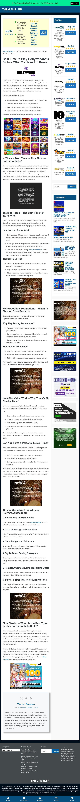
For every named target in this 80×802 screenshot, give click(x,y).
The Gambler (12, 9)
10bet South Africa (70, 113)
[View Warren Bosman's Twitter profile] (21, 698)
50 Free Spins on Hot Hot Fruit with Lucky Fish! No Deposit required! (35, 3)
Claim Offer (43, 32)
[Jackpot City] (59, 99)
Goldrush (70, 168)
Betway (70, 79)
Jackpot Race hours (35, 249)
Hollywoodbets (70, 63)
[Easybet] (59, 47)
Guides (10, 51)
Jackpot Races (35, 522)
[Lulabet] (59, 135)
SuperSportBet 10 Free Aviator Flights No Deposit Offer (64, 214)
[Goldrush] (59, 169)
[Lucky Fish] (59, 27)
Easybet (71, 46)
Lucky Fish (9, 34)
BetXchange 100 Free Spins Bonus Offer (70, 282)
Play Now (70, 33)
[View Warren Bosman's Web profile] (30, 698)
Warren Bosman (26, 704)
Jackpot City (70, 98)
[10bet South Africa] (59, 115)
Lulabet (70, 134)
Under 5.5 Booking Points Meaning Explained (69, 265)
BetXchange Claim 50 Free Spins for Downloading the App (29, 758)
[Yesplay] (59, 151)
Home (5, 51)
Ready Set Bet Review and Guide (70, 248)
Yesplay (71, 150)
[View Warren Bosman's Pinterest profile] (26, 698)
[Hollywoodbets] (59, 66)
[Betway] (59, 82)
